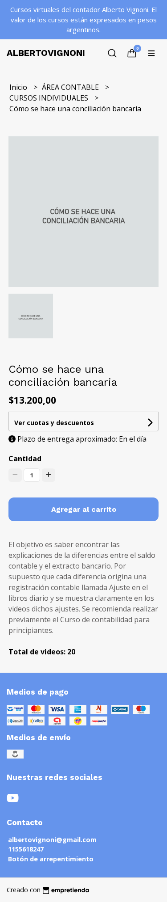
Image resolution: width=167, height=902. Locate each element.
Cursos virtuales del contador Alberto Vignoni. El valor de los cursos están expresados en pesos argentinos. (83, 19)
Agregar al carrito (83, 509)
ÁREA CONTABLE (71, 87)
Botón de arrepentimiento (51, 859)
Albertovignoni (46, 52)
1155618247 (26, 849)
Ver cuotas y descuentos (54, 422)
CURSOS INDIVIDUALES (49, 98)
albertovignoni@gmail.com (52, 839)
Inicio (19, 87)
